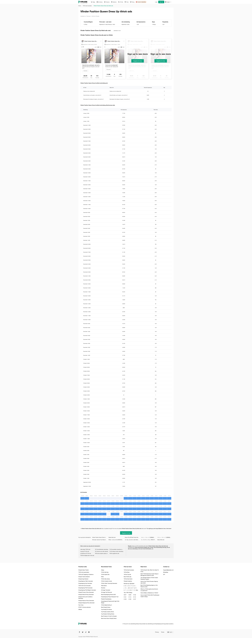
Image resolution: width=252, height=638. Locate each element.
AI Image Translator (105, 590)
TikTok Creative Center (106, 581)
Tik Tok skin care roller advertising (102, 551)
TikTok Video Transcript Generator (109, 583)
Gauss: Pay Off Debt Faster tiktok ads (132, 537)
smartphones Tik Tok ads (85, 553)
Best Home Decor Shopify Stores (108, 618)
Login (156, 2)
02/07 (125, 595)
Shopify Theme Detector (84, 576)
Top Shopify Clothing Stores (107, 614)
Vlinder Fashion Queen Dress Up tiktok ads (100, 537)
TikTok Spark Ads (105, 574)
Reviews (103, 588)
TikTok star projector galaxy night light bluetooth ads (102, 553)
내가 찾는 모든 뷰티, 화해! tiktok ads (132, 539)
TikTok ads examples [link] (87, 5)
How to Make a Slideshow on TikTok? (149, 593)
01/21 (125, 597)
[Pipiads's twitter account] (83, 632)
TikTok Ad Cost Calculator (84, 585)
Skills (102, 576)
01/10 (134, 597)
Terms (162, 632)
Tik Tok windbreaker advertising (101, 549)
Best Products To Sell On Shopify (109, 616)
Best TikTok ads (127, 576)
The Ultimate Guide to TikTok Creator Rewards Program (149, 578)
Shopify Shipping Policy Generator (86, 603)
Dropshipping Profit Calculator (85, 588)
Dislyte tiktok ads (112, 537)
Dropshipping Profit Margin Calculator (87, 590)
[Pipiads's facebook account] (79, 632)
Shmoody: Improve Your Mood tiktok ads (100, 539)
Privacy (157, 632)
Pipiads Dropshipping (106, 599)
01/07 (134, 599)
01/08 (130, 599)
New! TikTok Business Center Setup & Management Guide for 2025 (149, 574)
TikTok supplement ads (114, 553)
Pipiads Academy (128, 581)
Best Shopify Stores (105, 607)
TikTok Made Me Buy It (106, 605)
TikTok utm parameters (83, 572)
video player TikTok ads (85, 549)
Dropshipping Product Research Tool (109, 596)
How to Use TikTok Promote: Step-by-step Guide (149, 582)
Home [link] (79, 5)
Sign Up (161, 2)
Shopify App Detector (83, 579)
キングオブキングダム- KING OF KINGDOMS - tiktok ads (149, 539)
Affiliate (80, 609)
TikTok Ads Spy (104, 572)
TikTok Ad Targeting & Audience (85, 574)
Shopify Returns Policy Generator (86, 600)
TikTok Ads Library (105, 579)
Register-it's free (137, 61)
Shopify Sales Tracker (83, 570)
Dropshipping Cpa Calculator (85, 583)
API (164, 574)
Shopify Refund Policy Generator (86, 594)
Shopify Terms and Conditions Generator (85, 597)
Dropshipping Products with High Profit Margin (110, 602)
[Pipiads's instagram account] (89, 632)
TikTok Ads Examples (129, 570)
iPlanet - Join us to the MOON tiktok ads (117, 539)
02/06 (130, 595)
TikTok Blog (126, 572)
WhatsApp (165, 572)
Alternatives (104, 585)
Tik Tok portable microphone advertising (116, 549)
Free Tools (80, 605)
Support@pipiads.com (168, 570)
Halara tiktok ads (160, 539)
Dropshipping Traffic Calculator (85, 581)
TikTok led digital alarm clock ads (87, 555)
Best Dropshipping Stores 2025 (108, 594)
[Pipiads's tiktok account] (86, 632)
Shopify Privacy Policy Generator (86, 592)
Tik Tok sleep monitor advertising (116, 551)
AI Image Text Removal (106, 592)
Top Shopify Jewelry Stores (107, 611)
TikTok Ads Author (128, 579)
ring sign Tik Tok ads (84, 551)
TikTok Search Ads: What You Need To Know (150, 570)
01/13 (130, 597)
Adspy (102, 570)
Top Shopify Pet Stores (106, 609)
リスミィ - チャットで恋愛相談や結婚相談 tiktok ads (149, 537)
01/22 (134, 595)
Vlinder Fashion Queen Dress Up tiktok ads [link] (103, 5)
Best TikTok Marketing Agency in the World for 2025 (149, 586)
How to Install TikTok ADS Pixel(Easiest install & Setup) (150, 595)
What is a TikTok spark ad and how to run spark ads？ (149, 589)
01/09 (125, 599)
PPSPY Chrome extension (84, 607)
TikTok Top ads (127, 574)
